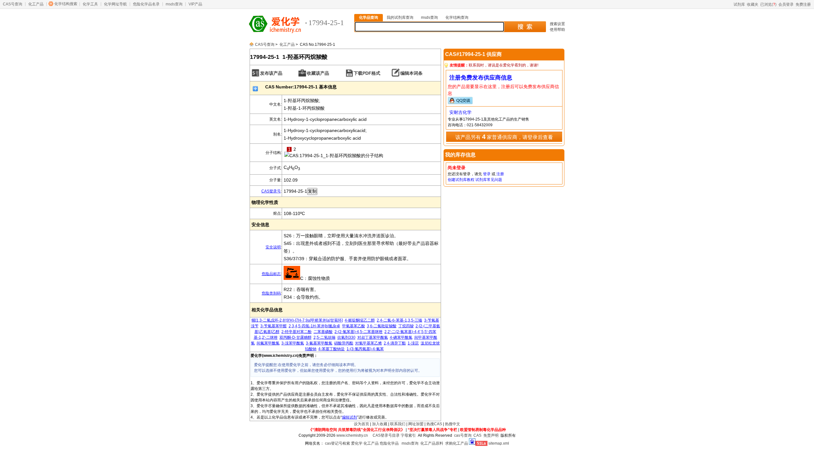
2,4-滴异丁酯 (395, 343)
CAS (477, 435)
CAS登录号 (271, 191)
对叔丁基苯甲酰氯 (372, 337)
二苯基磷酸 (323, 332)
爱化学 (356, 443)
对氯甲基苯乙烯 (368, 343)
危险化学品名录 (146, 4)
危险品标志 (271, 274)
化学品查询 (368, 17)
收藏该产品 (318, 73)
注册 (500, 174)
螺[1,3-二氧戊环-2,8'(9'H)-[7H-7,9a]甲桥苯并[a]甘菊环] (297, 320)
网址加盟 (416, 424)
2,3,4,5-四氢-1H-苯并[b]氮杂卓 (314, 326)
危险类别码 (271, 293)
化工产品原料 (431, 443)
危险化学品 (389, 443)
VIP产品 (195, 4)
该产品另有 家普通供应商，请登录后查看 (504, 136)
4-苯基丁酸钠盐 (331, 349)
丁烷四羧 (406, 326)
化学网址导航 (115, 4)
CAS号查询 (12, 4)
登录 (487, 174)
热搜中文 (452, 424)
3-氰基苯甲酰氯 (319, 343)
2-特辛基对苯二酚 (296, 332)
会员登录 (786, 4)
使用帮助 (557, 29)
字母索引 (408, 435)
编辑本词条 (411, 73)
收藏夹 (752, 4)
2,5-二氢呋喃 (324, 337)
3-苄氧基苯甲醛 (273, 326)
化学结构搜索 (65, 4)
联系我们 (397, 424)
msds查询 (174, 4)
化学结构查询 (456, 17)
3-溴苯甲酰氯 (292, 343)
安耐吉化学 (460, 112)
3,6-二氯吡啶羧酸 (382, 326)
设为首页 (361, 424)
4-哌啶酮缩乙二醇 (360, 320)
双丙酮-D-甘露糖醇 (295, 337)
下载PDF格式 (367, 73)
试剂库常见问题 (488, 179)
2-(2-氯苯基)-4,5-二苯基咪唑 (359, 332)
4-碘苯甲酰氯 (401, 337)
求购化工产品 (456, 443)
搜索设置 (557, 24)
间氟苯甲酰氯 (268, 343)
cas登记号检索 (337, 443)
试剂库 (739, 4)
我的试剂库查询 (400, 17)
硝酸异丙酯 (343, 343)
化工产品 (36, 4)
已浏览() (768, 4)
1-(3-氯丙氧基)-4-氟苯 (365, 349)
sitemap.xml (498, 443)
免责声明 (491, 435)
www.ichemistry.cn (352, 435)
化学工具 (90, 4)
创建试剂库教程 (461, 179)
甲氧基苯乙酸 (353, 326)
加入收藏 (379, 424)
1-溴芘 (413, 343)
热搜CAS (434, 424)
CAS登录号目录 (386, 435)
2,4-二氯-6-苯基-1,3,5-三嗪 (399, 320)
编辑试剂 (349, 417)
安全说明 (273, 247)
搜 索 (525, 26)
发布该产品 (271, 73)
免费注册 (803, 4)
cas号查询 (463, 435)
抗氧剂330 (346, 337)
